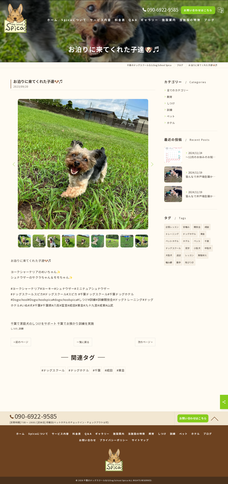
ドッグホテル (189, 233)
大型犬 (169, 255)
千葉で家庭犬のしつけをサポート (33, 323)
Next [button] (151, 164)
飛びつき (189, 262)
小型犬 (197, 248)
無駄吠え (202, 255)
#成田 (109, 370)
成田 (207, 226)
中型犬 (208, 248)
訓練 (21, 328)
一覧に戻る (83, 342)
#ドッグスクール (53, 370)
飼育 (169, 97)
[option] (83, 164)
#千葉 (97, 370)
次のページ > (145, 342)
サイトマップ (140, 440)
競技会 (197, 226)
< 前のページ (21, 342)
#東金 (121, 370)
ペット (171, 116)
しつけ (14, 328)
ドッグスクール (173, 248)
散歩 (179, 262)
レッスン (189, 255)
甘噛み (186, 226)
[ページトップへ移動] (214, 418)
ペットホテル (172, 240)
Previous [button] (14, 164)
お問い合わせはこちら (198, 10)
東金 (202, 233)
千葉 (207, 240)
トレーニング (172, 233)
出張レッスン (172, 226)
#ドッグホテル (79, 370)
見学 (187, 248)
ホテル (171, 123)
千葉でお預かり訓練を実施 (75, 323)
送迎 (179, 255)
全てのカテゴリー (178, 90)
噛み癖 (169, 262)
